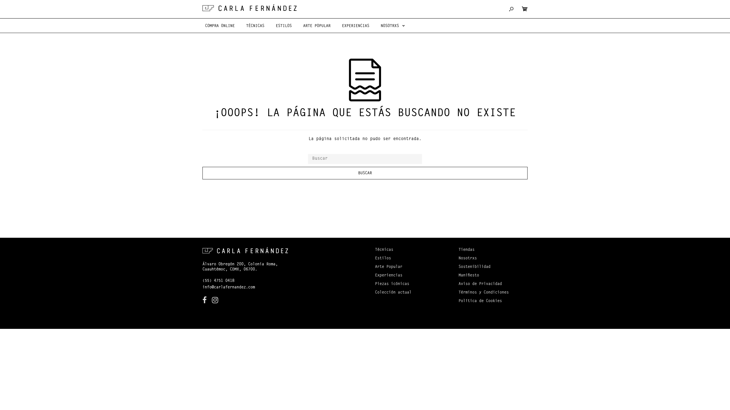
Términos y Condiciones (484, 293)
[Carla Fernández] (249, 7)
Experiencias (388, 276)
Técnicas (384, 250)
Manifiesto (469, 276)
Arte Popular (388, 267)
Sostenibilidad (474, 267)
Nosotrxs (468, 259)
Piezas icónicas (392, 284)
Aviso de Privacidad (480, 284)
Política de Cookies (480, 301)
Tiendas (466, 250)
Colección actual (393, 293)
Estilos (383, 259)
